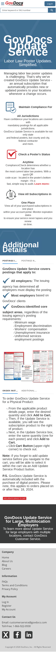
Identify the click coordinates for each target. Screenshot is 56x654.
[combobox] (22, 10)
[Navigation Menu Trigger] (3, 4)
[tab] (10, 261)
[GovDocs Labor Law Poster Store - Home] (14, 3)
